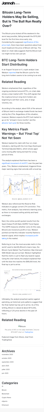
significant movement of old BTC (15, 163)
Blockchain (5, 394)
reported (12, 72)
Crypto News (6, 397)
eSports (4, 401)
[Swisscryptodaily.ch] (11, 3)
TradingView (28, 332)
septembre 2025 (8, 362)
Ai (2, 386)
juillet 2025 (6, 369)
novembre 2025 (7, 354)
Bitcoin (4, 390)
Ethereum (5, 405)
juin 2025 (5, 373)
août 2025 (5, 366)
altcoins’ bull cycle (9, 123)
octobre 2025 (6, 358)
